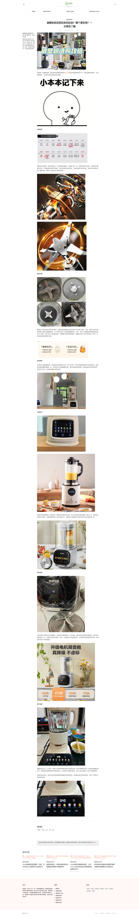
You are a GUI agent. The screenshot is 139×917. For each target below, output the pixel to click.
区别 (47, 830)
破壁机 (66, 73)
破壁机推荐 (59, 891)
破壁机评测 (59, 900)
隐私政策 (108, 913)
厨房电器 (89, 891)
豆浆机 (43, 830)
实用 (50, 830)
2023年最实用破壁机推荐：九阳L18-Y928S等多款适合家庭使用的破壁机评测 (81, 867)
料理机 (93, 891)
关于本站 (96, 913)
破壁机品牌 (59, 895)
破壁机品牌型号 (69, 19)
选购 (53, 830)
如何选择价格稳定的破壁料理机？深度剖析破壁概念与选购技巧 (105, 866)
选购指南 (97, 888)
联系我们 (114, 913)
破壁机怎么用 (59, 893)
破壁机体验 (59, 902)
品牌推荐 (111, 888)
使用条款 (102, 913)
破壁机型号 (59, 897)
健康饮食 (102, 888)
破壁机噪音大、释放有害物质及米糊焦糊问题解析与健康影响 (57, 866)
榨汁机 (106, 888)
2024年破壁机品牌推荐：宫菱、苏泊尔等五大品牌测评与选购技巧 (34, 866)
